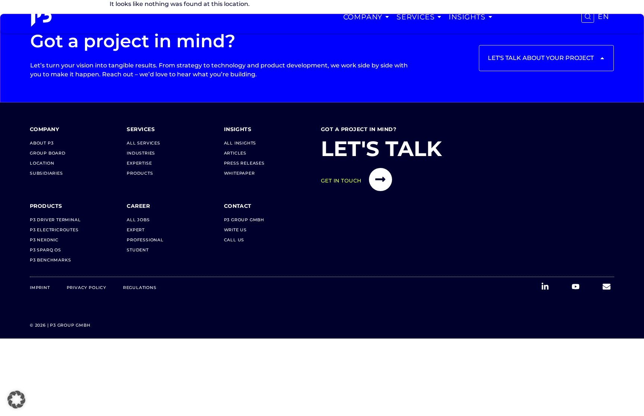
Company (363, 16)
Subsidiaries (46, 173)
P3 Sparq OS (45, 250)
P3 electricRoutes (54, 229)
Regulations (140, 287)
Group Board (48, 153)
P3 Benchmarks (50, 260)
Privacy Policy (86, 287)
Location (42, 163)
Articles (235, 153)
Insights (467, 16)
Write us (235, 229)
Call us (234, 239)
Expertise (139, 163)
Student (138, 250)
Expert (136, 229)
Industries (141, 153)
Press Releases (244, 163)
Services (416, 16)
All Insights (240, 143)
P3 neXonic (44, 239)
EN (603, 16)
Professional (145, 239)
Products (140, 173)
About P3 (41, 143)
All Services (143, 143)
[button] (16, 399)
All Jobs (138, 219)
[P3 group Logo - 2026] (41, 17)
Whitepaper (239, 173)
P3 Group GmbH (244, 219)
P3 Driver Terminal (55, 219)
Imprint (40, 287)
